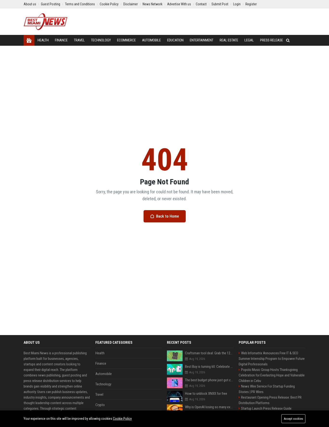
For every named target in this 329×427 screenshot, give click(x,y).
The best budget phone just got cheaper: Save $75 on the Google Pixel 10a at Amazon (209, 380)
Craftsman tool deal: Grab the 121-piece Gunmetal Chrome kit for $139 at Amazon (209, 353)
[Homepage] (29, 40)
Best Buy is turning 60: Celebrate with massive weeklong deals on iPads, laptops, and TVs (209, 366)
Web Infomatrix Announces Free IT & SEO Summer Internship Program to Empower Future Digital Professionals (272, 358)
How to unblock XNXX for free (206, 393)
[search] (288, 40)
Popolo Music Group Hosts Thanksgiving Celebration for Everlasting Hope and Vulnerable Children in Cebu (272, 375)
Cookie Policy (122, 419)
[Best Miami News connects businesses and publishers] (45, 21)
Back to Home (167, 216)
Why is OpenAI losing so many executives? (209, 407)
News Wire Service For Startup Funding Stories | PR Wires (267, 389)
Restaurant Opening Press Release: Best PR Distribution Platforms (270, 400)
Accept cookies (293, 419)
